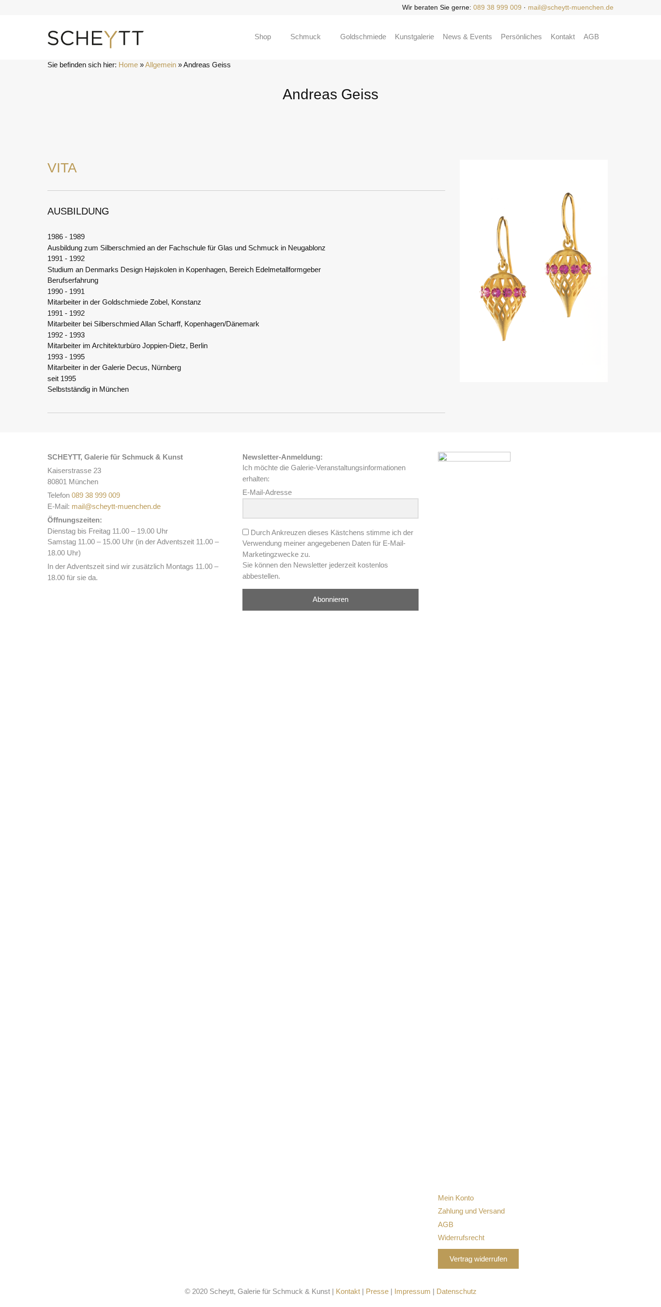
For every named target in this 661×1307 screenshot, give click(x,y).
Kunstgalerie (414, 36)
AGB (591, 36)
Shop (263, 36)
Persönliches (521, 36)
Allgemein (160, 65)
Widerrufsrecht (461, 1237)
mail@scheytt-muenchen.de (571, 7)
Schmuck (305, 36)
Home (128, 65)
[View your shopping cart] (611, 36)
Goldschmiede (363, 36)
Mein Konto (456, 1198)
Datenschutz (456, 1291)
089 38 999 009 (497, 7)
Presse (377, 1291)
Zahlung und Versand (471, 1211)
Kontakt (563, 36)
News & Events (467, 36)
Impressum (412, 1291)
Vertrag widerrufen (478, 1259)
